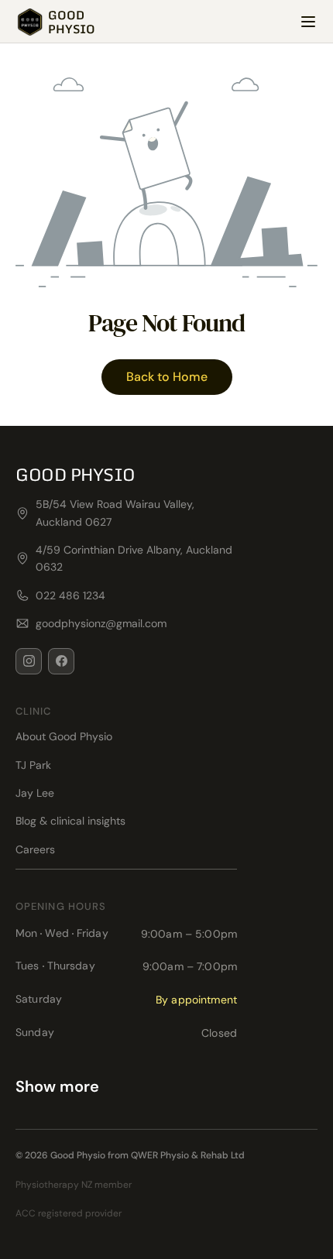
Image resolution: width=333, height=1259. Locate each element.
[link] (55, 21)
